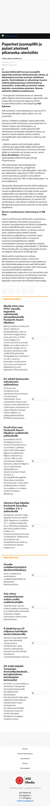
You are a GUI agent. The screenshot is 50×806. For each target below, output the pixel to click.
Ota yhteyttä (25, 758)
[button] (42, 36)
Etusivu (25, 749)
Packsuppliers (25, 768)
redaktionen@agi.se (25, 801)
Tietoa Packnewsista (25, 754)
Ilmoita (24, 763)
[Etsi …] (46, 36)
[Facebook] (25, 737)
